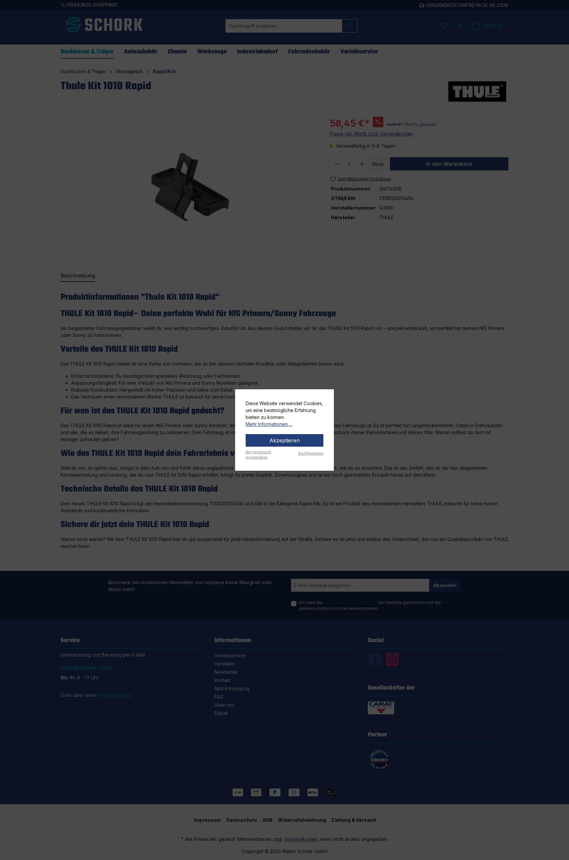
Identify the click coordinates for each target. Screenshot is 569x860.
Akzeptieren (284, 440)
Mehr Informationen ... (269, 424)
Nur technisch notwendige (258, 455)
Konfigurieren (310, 453)
